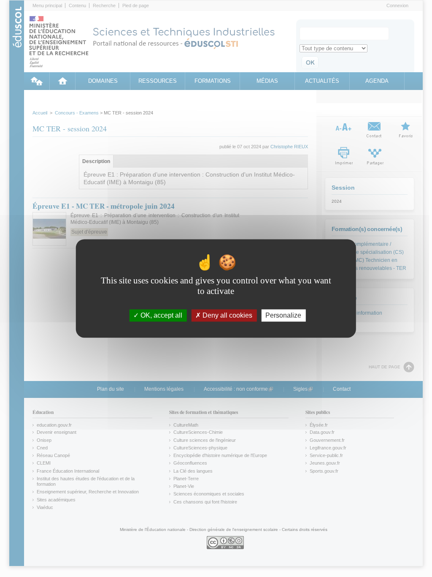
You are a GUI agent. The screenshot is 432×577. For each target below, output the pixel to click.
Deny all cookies (226, 315)
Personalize (283, 315)
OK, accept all (160, 315)
